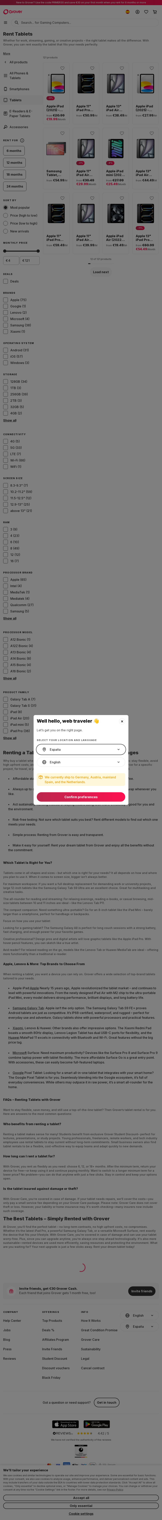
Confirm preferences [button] (81, 797)
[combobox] (81, 749)
